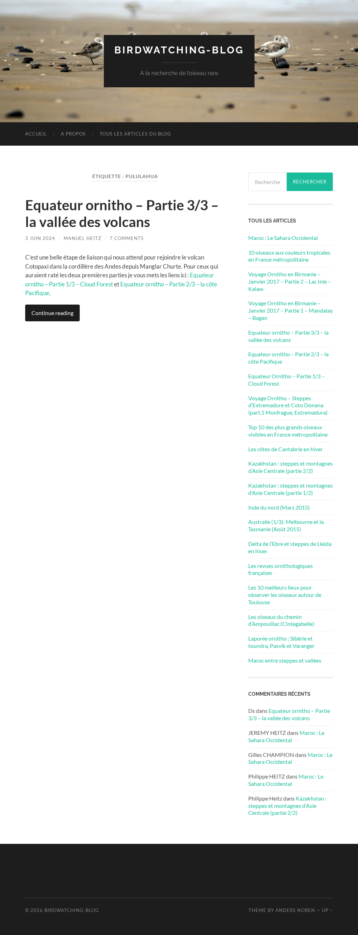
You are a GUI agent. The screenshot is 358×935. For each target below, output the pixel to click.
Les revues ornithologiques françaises (280, 569)
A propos (73, 134)
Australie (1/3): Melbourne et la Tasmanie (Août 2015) (286, 525)
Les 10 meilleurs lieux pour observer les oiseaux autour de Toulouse (284, 594)
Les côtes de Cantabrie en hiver (285, 449)
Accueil (36, 134)
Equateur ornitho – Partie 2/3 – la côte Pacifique (288, 358)
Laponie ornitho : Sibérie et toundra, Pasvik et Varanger (281, 642)
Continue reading (52, 312)
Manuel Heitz (82, 238)
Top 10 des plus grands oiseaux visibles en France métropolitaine (288, 431)
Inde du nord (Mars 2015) (279, 507)
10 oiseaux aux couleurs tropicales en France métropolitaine (289, 256)
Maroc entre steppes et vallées (284, 660)
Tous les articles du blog (135, 134)
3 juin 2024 (40, 238)
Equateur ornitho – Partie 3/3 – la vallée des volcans (122, 213)
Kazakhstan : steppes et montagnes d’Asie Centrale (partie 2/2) (290, 467)
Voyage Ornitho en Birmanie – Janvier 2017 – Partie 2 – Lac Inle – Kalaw (289, 281)
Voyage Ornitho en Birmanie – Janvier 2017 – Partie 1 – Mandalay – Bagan (290, 310)
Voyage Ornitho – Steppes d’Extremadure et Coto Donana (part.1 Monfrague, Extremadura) (288, 405)
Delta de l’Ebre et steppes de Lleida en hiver (289, 547)
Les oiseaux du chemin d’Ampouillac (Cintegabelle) (281, 620)
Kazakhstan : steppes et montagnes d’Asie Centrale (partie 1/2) (290, 489)
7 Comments (127, 238)
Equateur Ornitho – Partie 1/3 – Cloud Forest (286, 380)
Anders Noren (295, 910)
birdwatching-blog (179, 50)
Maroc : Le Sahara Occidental (283, 237)
